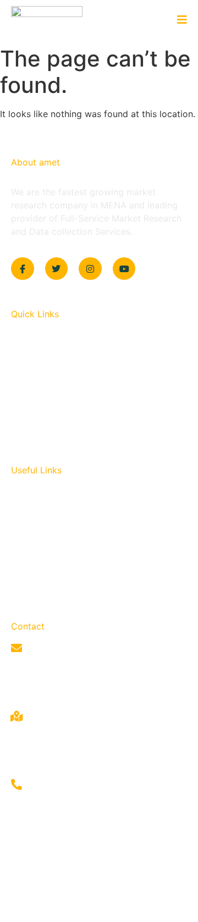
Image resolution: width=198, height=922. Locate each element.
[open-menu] (178, 20)
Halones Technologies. (126, 907)
